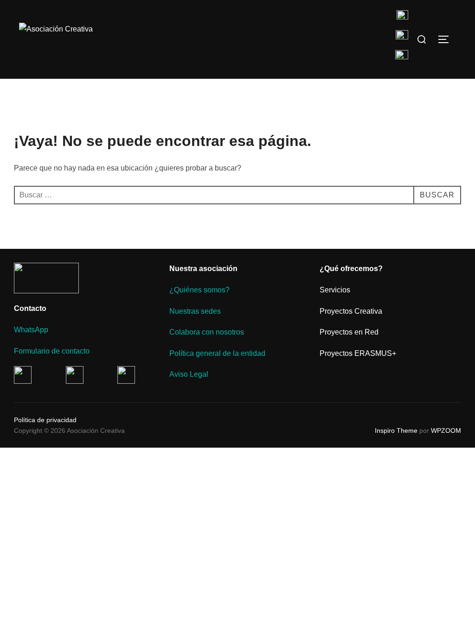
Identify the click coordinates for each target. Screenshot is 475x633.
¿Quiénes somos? (199, 290)
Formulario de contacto (52, 351)
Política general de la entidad (217, 353)
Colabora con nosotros (206, 332)
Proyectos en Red (349, 332)
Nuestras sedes (195, 311)
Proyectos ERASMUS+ (358, 353)
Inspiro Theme (396, 430)
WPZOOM (446, 430)
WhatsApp (31, 330)
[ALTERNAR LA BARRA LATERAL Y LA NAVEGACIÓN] (446, 39)
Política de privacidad (45, 420)
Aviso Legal (188, 374)
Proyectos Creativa (351, 311)
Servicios (335, 290)
